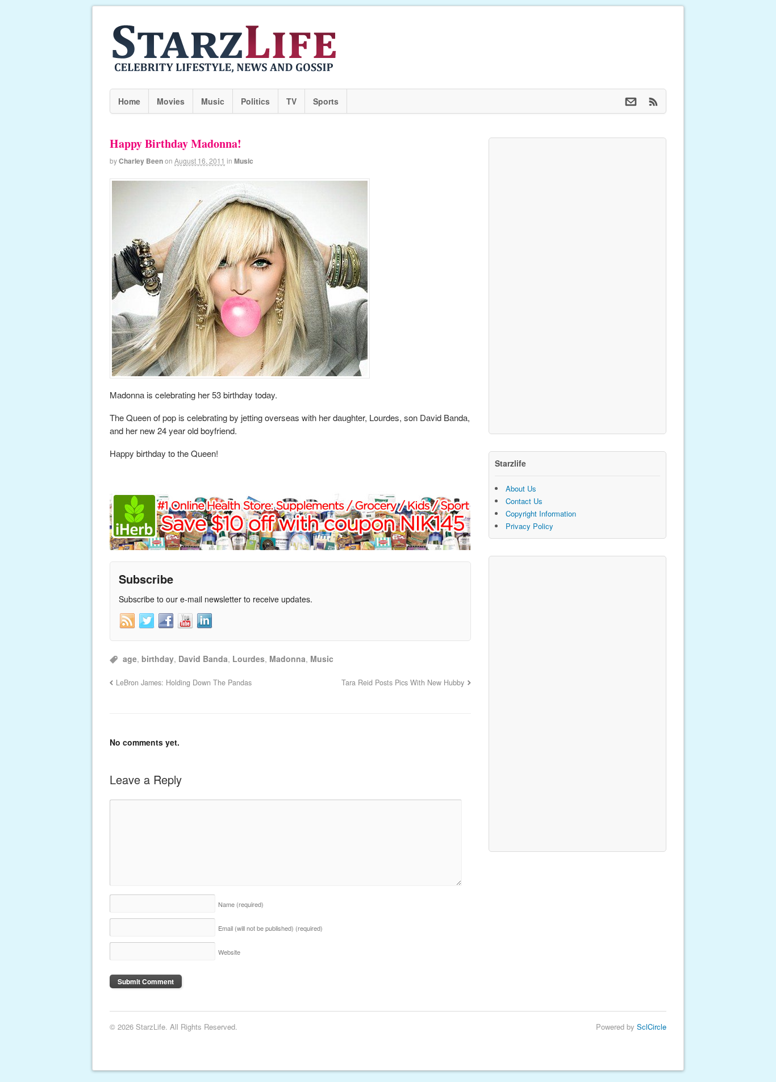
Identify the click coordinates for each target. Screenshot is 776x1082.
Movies (171, 101)
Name (241, 904)
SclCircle (651, 1026)
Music (212, 101)
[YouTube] (185, 621)
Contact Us (524, 501)
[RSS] (127, 621)
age (130, 658)
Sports (326, 101)
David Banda (203, 658)
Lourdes (248, 658)
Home (129, 101)
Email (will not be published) (270, 928)
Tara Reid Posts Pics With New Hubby (402, 682)
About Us (521, 488)
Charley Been (141, 161)
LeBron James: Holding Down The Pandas (184, 682)
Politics (255, 101)
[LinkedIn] (204, 621)
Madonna (287, 658)
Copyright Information (541, 513)
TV (291, 101)
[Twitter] (146, 621)
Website (229, 951)
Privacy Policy (529, 526)
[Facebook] (165, 621)
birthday (157, 658)
